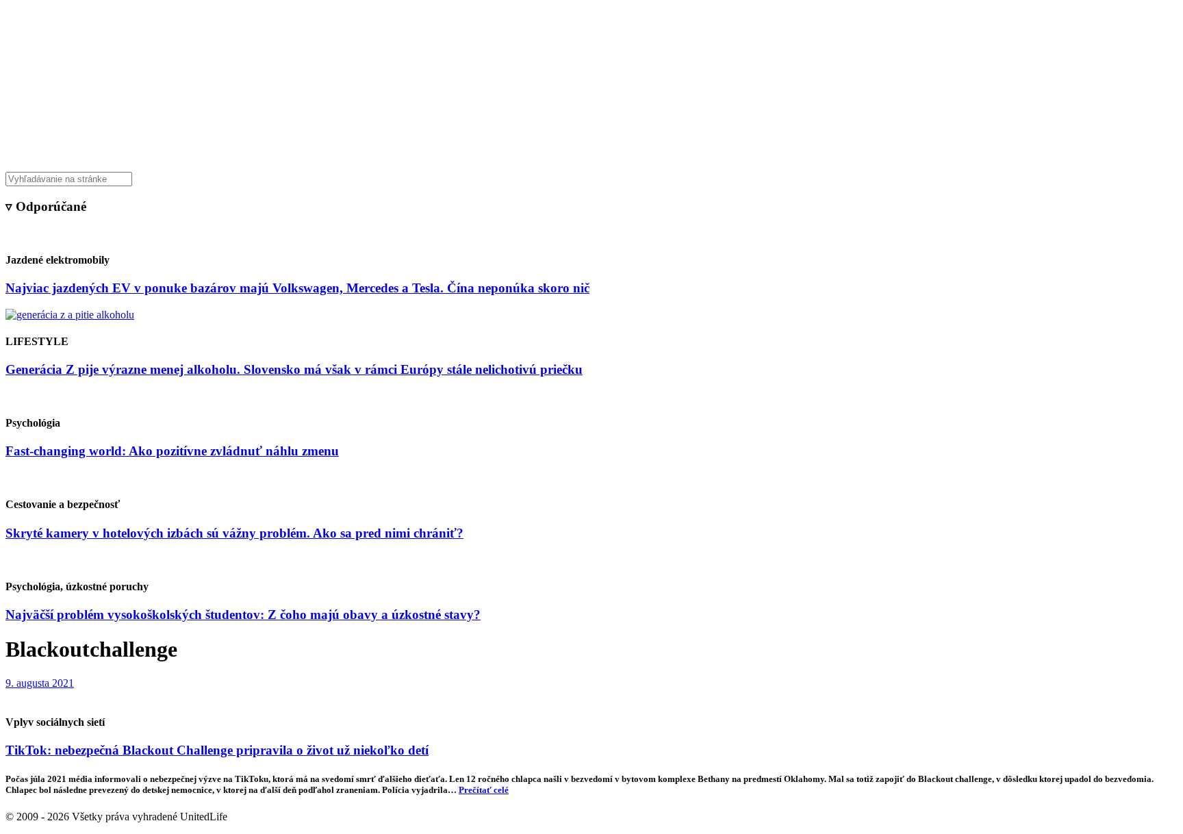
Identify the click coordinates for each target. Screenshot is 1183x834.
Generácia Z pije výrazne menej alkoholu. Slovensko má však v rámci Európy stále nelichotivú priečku (294, 369)
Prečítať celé (484, 790)
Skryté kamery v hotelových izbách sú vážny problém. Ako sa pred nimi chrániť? (234, 533)
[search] (591, 179)
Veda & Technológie (420, 147)
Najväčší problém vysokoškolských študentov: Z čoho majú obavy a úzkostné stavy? (243, 614)
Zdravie (685, 147)
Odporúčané (737, 147)
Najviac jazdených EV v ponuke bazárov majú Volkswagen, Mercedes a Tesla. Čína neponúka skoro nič (297, 288)
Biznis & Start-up (507, 147)
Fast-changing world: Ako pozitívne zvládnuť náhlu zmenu (172, 451)
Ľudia (645, 147)
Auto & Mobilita (587, 147)
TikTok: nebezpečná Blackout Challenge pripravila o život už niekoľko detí (217, 750)
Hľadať (788, 147)
